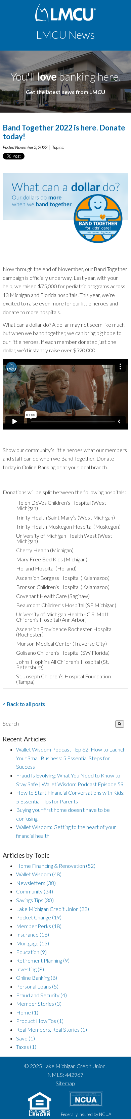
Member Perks (38, 926)
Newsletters (36, 883)
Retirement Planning (43, 960)
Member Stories (38, 1003)
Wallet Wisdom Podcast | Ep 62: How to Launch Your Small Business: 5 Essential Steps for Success (71, 758)
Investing (30, 969)
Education (31, 952)
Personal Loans (37, 986)
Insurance (32, 934)
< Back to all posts (24, 704)
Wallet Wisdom (38, 874)
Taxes (26, 1046)
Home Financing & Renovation (55, 865)
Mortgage (32, 943)
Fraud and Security (41, 995)
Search (11, 723)
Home (27, 1012)
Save (25, 1038)
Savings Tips (35, 900)
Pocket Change (38, 917)
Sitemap (65, 1083)
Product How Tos (39, 1021)
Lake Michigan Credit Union (52, 909)
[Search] (119, 724)
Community (34, 891)
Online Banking (36, 977)
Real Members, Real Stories (51, 1029)
